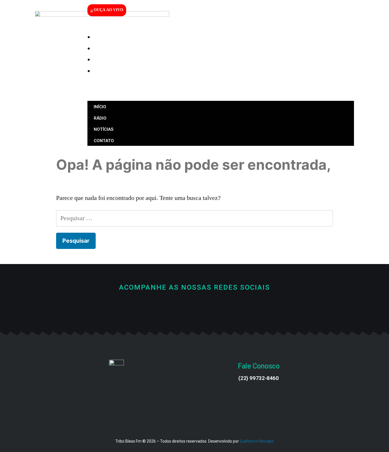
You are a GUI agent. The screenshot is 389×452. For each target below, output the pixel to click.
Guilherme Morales (257, 441)
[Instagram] (214, 307)
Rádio (110, 49)
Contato (114, 71)
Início (110, 37)
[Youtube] (194, 307)
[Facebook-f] (175, 307)
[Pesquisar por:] (194, 218)
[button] (220, 89)
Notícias (113, 60)
